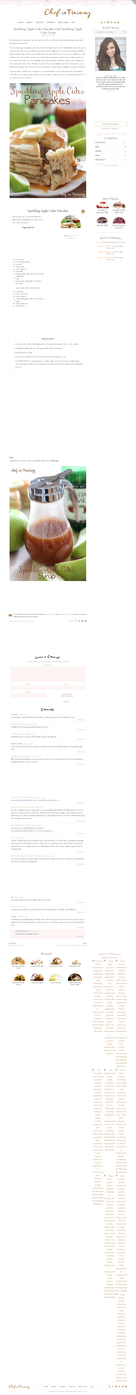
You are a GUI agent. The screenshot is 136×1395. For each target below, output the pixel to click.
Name (28, 684)
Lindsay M (15, 907)
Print (83, 213)
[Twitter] (82, 620)
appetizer (100, 142)
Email (67, 684)
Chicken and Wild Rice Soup (114, 242)
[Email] (85, 620)
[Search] (125, 32)
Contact (51, 22)
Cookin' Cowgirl (18, 734)
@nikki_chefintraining (110, 958)
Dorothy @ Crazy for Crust (23, 797)
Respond (81, 720)
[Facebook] (76, 620)
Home (20, 22)
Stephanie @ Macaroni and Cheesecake (27, 856)
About (30, 22)
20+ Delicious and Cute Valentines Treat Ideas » (71, 944)
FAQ (73, 22)
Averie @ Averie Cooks (20, 756)
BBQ (97, 147)
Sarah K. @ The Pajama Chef (22, 807)
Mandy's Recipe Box (19, 724)
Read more (110, 91)
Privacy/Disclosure (81, 1391)
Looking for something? (104, 32)
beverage (100, 160)
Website (28, 692)
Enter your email (111, 124)
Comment (47, 665)
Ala (12, 838)
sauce (31, 621)
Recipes (39, 22)
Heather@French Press (21, 825)
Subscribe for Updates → (111, 128)
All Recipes (55, 461)
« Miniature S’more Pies (17, 944)
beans (98, 151)
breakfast (23, 621)
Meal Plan (63, 22)
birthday (99, 164)
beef (97, 155)
